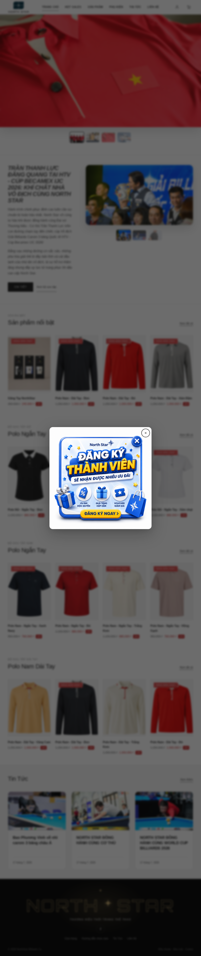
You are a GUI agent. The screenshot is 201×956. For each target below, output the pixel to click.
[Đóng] (145, 433)
